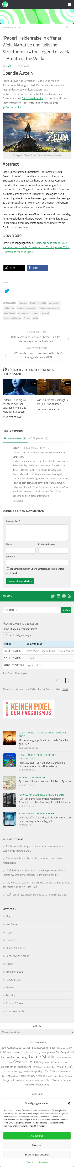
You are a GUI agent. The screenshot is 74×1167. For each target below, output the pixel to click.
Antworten (18, 501)
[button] (69, 1103)
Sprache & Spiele (45, 755)
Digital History (34, 665)
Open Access (9, 313)
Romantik (45, 313)
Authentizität (14, 1047)
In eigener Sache (45, 733)
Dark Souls (21, 1052)
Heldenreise (9, 308)
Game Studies (43, 1057)
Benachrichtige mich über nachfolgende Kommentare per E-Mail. (35, 570)
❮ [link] (57, 680)
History (38, 1062)
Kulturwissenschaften (26, 308)
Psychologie (11, 1080)
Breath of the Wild (38, 303)
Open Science (23, 313)
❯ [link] (69, 680)
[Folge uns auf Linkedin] (58, 596)
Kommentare (16, 438)
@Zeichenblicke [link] (12, 107)
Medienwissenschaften (49, 308)
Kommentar (13, 521)
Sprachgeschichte (28, 759)
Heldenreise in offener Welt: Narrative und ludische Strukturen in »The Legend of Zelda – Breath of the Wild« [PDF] (36, 247)
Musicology (13, 1076)
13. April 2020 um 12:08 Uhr (35, 448)
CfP (2, 1052)
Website (10, 556)
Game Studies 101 (15, 948)
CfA (70, 1048)
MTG (5, 1076)
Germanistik (54, 303)
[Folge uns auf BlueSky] (53, 596)
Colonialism (10, 1052)
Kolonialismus (8, 1066)
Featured (30, 733)
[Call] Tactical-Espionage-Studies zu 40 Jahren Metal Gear (36, 894)
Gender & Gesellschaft (17, 955)
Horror (47, 1062)
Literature (41, 1067)
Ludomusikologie (30, 1071)
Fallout (52, 1052)
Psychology (25, 1080)
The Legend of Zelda (12, 318)
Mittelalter (66, 1071)
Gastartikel (62, 1058)
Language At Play (27, 1066)
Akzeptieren (37, 1135)
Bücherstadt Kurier (32, 98)
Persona (68, 1076)
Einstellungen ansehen (37, 1154)
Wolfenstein (30, 1084)
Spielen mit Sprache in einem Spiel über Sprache (45, 781)
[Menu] (69, 4)
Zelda (35, 318)
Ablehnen (37, 1145)
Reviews (10, 987)
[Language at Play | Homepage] (6, 4)
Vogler (27, 318)
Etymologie (45, 1052)
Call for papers (49, 1047)
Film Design (62, 1052)
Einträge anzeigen (22, 635)
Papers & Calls (11, 27)
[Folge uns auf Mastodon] (64, 596)
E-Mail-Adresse (47, 544)
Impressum (44, 1162)
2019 (4, 1048)
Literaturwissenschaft (59, 1066)
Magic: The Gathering (49, 1071)
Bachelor (23, 303)
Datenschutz (32, 1162)
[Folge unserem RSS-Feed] (69, 596)
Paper (35, 313)
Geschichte (22, 1061)
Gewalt (30, 658)
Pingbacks (40, 438)
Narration (24, 1076)
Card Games (12, 924)
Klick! (65, 689)
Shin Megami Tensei (58, 1080)
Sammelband (38, 1080)
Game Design (19, 1057)
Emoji (28, 1052)
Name (10, 544)
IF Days (10, 963)
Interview (63, 1062)
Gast (10, 66)
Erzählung (36, 1052)
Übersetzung (42, 1084)
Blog (21, 733)
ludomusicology (12, 1071)
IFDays (54, 1062)
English (9, 932)
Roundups (11, 995)
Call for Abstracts (32, 1047)
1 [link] (63, 680)
